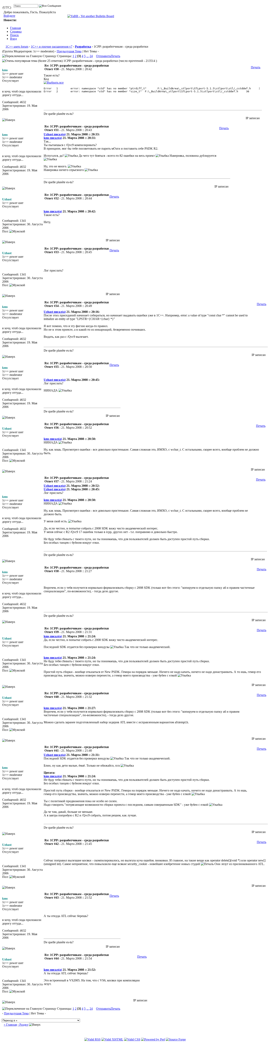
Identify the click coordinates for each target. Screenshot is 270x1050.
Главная (15, 28)
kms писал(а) (53, 138)
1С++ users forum (17, 46)
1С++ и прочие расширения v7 (51, 46)
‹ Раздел (23, 1024)
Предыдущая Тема (69, 51)
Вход (13, 38)
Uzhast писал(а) (55, 134)
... (87, 56)
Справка (16, 31)
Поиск (14, 35)
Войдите (9, 15)
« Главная (10, 1024)
